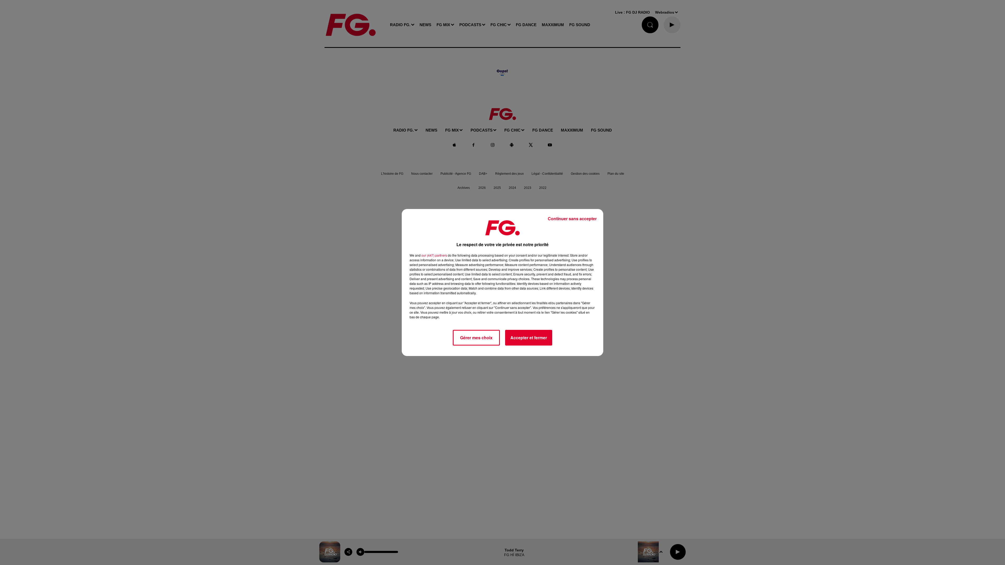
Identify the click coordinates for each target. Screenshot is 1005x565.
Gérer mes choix (476, 338)
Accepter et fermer (528, 338)
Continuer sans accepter (572, 219)
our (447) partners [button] (434, 255)
